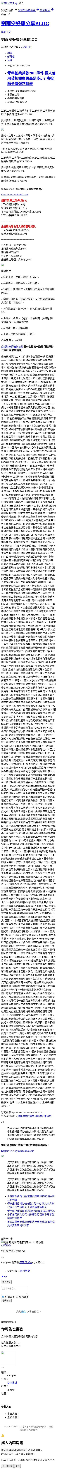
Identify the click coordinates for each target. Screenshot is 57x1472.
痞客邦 (23, 1262)
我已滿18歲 (7, 1466)
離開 (17, 1466)
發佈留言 (6, 1300)
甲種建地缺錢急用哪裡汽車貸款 (34, 1116)
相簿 (9, 53)
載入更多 (6, 1282)
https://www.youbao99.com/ (14, 194)
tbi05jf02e (6, 1245)
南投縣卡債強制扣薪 (12, 346)
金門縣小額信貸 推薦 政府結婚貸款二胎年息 (31, 1211)
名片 (9, 60)
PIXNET (14, 1427)
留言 (29, 1262)
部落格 (11, 56)
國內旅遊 (25, 1271)
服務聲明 (33, 1430)
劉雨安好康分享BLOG (25, 23)
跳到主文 (6, 32)
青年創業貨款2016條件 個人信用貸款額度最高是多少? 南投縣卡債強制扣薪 (31, 78)
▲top (4, 1276)
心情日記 (26, 47)
